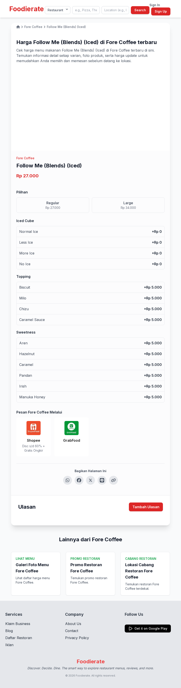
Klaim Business (17, 623)
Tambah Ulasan (145, 507)
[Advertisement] (90, 96)
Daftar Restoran (18, 638)
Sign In (154, 5)
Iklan (9, 645)
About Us (73, 623)
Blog (9, 631)
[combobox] (86, 10)
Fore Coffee (25, 158)
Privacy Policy (77, 638)
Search (140, 10)
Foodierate (26, 9)
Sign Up (161, 11)
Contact (71, 631)
